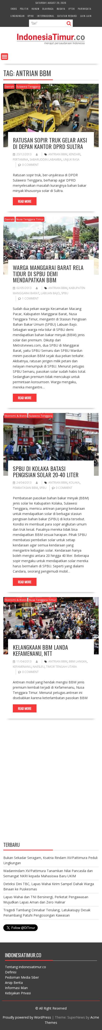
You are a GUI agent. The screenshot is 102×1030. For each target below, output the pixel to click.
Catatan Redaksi (67, 16)
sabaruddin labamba (46, 159)
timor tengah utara (61, 667)
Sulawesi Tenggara (28, 86)
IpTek (71, 8)
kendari (74, 154)
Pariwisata (84, 8)
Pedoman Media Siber (22, 977)
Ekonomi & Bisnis (16, 415)
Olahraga (48, 8)
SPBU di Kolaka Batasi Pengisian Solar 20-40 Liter (46, 471)
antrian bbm (57, 154)
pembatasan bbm (25, 488)
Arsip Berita (14, 982)
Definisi (10, 972)
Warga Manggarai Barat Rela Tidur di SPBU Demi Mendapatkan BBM (48, 273)
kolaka (74, 483)
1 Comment (30, 298)
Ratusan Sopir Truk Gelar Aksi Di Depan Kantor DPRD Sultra (50, 143)
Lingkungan (17, 16)
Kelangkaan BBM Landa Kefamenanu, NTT (40, 650)
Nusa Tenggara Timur (30, 219)
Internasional (45, 16)
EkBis (14, 8)
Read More (24, 201)
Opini (31, 16)
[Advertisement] (51, 784)
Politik (24, 8)
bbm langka (78, 661)
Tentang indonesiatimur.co (25, 967)
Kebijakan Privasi (18, 993)
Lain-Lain (86, 16)
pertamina (20, 159)
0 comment (30, 165)
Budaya (61, 8)
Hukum (35, 8)
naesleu (39, 667)
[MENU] (4, 56)
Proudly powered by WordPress (27, 1017)
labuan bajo (50, 293)
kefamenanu (22, 667)
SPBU (64, 293)
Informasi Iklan (16, 988)
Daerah (9, 86)
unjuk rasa (71, 159)
